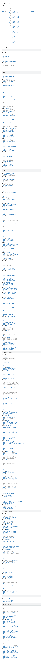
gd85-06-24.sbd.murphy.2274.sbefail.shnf (9, 625)
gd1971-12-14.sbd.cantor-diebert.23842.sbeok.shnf (10, 591)
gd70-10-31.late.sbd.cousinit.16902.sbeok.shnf (9, 487)
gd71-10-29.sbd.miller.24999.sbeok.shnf (8, 569)
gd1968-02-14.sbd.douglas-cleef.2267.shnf (9, 97)
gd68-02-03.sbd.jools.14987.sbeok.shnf (8, 93)
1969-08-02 (13, 37)
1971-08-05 (22, 13)
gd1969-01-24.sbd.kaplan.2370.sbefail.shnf (9, 179)
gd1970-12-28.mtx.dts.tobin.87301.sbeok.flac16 (9, 499)
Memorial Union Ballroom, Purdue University (11, 260)
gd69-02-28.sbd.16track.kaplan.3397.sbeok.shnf (9, 217)
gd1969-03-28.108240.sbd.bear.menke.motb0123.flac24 (10, 230)
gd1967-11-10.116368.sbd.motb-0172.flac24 (9, 64)
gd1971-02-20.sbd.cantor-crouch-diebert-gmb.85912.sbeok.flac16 (12, 520)
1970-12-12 (17, 33)
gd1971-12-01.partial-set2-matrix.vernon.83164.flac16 (10, 582)
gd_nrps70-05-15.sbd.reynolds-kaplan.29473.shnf (10, 432)
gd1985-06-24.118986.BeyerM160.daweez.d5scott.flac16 (11, 620)
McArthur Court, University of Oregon (11, 297)
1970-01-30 (17, 11)
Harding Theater (8, 571)
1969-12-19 (13, 43)
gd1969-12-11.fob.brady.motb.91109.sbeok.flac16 (10, 338)
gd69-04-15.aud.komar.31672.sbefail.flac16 (9, 257)
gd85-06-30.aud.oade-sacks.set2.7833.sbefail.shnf (10, 637)
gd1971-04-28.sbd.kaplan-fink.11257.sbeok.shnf (9, 534)
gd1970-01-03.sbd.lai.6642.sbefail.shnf (8, 361)
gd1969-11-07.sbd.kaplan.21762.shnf (8, 327)
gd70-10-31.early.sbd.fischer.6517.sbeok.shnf (9, 486)
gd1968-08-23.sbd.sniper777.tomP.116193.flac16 (10, 126)
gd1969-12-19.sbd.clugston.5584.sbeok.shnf (9, 343)
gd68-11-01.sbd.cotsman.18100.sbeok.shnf (9, 150)
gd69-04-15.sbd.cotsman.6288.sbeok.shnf (9, 259)
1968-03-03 (8, 13)
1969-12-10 (13, 41)
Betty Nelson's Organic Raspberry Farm (11, 128)
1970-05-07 (17, 20)
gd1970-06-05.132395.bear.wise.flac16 (8, 442)
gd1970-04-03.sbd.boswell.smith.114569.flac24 (9, 404)
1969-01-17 (13, 8)
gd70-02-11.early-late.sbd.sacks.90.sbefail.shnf (9, 387)
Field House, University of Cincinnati (10, 402)
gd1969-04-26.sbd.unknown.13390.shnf (8, 285)
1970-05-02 (17, 19)
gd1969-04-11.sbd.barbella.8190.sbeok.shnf (9, 247)
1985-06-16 (32, 8)
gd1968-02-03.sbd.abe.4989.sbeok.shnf (8, 92)
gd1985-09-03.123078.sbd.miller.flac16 (8, 649)
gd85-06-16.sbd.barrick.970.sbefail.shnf (8, 617)
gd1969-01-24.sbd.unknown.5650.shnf (8, 181)
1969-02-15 (13, 15)
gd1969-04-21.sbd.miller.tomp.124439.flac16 (9, 267)
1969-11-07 (13, 39)
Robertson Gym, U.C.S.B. (9, 294)
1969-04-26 (13, 29)
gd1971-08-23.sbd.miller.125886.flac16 (8, 558)
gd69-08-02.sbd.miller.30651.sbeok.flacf (8, 317)
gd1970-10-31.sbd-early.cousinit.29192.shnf (9, 485)
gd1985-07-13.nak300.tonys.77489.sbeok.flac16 (9, 644)
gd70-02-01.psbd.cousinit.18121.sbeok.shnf (9, 375)
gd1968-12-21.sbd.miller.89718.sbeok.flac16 (9, 160)
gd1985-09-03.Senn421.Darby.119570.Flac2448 (9, 650)
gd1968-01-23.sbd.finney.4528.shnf (8, 83)
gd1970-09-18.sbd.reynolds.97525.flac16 (8, 475)
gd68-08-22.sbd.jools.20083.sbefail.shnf (8, 123)
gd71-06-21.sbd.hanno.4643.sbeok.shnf (8, 541)
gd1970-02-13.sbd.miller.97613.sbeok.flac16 (9, 394)
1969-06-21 (13, 35)
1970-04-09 (17, 17)
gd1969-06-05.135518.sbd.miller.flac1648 (9, 301)
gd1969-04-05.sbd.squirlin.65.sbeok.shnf (8, 240)
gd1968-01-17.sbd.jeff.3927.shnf (7, 77)
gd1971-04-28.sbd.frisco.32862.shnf (8, 533)
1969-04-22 (13, 28)
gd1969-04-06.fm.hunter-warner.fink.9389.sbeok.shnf (10, 244)
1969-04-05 (13, 22)
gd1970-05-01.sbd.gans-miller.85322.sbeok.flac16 (10, 416)
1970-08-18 (17, 28)
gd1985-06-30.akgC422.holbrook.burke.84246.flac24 (10, 629)
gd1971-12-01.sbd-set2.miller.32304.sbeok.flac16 (10, 583)
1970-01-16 (17, 9)
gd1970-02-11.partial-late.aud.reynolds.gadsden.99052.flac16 (11, 384)
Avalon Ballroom (8, 132)
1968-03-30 (8, 15)
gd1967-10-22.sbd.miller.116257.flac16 (8, 57)
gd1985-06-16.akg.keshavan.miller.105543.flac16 (10, 608)
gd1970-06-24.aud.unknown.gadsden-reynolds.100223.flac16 (11, 455)
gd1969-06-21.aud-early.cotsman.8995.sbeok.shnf (10, 310)
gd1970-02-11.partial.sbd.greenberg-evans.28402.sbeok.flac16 (11, 385)
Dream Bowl (7, 206)
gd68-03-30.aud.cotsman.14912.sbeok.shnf (9, 115)
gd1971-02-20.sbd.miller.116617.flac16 (8, 522)
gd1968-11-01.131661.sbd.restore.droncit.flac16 (9, 146)
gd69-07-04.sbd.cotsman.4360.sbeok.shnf (9, 314)
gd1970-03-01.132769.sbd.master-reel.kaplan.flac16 (10, 398)
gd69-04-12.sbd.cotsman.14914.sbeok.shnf (9, 251)
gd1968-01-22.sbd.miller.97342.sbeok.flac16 (9, 80)
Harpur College (8, 420)
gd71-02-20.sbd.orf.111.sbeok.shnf (8, 523)
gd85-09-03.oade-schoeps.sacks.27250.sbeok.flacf (10, 657)
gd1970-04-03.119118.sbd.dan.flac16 (8, 403)
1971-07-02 (22, 12)
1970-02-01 (17, 12)
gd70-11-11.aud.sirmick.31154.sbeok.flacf (9, 490)
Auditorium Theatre (8, 563)
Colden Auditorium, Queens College (10, 479)
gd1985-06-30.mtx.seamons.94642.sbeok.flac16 (9, 633)
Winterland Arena (8, 55)
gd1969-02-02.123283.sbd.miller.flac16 (8, 187)
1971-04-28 (22, 10)
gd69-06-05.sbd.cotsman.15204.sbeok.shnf (9, 303)
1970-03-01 (17, 15)
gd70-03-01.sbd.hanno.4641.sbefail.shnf (8, 400)
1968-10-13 (8, 20)
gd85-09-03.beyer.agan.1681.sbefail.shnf (8, 656)
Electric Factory (8, 200)
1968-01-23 (8, 9)
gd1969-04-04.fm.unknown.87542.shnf (8, 236)
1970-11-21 (17, 32)
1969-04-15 (13, 25)
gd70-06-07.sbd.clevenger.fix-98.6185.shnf (9, 449)
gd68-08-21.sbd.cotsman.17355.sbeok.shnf (9, 119)
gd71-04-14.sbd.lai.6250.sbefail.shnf (8, 528)
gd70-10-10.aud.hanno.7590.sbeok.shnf (8, 480)
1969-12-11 (13, 42)
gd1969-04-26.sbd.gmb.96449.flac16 (8, 283)
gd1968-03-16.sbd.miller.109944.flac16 (8, 106)
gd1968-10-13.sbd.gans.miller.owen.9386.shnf (9, 139)
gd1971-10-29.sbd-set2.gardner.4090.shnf (9, 568)
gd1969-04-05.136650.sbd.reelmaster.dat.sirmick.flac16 (10, 239)
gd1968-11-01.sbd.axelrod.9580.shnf (8, 147)
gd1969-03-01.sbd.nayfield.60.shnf (8, 222)
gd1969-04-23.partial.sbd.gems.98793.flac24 (9, 275)
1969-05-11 (13, 31)
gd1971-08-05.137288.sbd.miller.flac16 (8, 551)
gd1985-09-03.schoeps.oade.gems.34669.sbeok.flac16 (10, 655)
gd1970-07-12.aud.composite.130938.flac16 (9, 464)
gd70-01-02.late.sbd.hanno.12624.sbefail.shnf (9, 357)
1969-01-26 (13, 9)
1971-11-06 (22, 17)
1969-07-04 (13, 36)
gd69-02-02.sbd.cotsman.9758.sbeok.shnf (9, 188)
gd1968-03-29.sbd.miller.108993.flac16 (8, 109)
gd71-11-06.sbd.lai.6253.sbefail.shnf (8, 572)
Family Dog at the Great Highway (10, 316)
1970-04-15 (17, 18)
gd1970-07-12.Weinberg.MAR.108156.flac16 (9, 463)
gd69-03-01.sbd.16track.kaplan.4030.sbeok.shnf (9, 223)
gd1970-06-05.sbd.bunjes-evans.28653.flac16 (9, 444)
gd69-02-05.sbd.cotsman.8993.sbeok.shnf (9, 193)
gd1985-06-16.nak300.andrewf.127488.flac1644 (9, 610)
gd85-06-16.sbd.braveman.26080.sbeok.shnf (9, 618)
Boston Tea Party (8, 345)
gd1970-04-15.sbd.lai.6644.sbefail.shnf (8, 413)
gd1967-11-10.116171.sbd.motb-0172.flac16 (9, 63)
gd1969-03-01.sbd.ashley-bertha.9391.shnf (9, 221)
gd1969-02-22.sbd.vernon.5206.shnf (8, 208)
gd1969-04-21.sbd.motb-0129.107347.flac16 (9, 268)
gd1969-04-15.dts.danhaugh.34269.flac (8, 255)
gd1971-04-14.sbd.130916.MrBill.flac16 (8, 527)
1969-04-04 (13, 21)
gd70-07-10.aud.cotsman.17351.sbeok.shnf (9, 460)
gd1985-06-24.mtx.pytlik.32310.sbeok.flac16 (9, 621)
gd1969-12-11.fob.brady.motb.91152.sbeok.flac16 (10, 339)
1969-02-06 (13, 13)
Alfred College (8, 415)
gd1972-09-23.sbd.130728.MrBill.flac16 (8, 600)
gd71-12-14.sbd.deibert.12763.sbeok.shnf (9, 593)
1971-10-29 (22, 16)
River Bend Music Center (9, 619)
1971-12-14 (22, 21)
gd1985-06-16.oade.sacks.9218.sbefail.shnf (9, 612)
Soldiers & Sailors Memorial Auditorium (11, 192)
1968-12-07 (8, 23)
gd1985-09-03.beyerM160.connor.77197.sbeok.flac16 (10, 652)
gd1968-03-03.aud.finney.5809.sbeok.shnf (9, 102)
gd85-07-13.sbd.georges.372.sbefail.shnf (8, 647)
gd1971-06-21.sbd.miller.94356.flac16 (8, 540)
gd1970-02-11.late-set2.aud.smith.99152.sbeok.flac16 (10, 382)
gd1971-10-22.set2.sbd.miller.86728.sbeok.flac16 (10, 565)
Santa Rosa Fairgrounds (9, 495)
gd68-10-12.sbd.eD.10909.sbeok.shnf (8, 137)
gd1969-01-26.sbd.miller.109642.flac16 (8, 184)
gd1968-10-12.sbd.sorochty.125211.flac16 (9, 136)
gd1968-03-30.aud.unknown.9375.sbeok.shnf (9, 113)
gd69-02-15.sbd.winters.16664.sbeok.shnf (9, 205)
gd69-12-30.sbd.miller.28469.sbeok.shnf (8, 349)
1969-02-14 (13, 14)
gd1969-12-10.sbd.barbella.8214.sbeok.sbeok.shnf (10, 334)
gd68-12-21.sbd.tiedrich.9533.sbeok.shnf (8, 161)
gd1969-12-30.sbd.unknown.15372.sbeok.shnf (9, 346)
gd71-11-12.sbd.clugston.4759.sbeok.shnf (9, 577)
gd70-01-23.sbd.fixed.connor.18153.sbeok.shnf (9, 368)
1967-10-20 (3, 8)
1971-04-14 (22, 9)
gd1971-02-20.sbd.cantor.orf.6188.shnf (8, 521)
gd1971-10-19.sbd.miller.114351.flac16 (8, 561)
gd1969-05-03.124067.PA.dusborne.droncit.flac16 (10, 288)
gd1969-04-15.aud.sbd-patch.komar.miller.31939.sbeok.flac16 (11, 254)
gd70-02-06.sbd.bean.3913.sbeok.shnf (8, 378)
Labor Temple (7, 186)
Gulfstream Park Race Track (9, 162)
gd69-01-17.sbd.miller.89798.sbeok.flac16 (9, 175)
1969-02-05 (13, 12)
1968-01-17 (8, 8)
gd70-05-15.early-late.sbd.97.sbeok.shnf (8, 431)
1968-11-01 (8, 21)
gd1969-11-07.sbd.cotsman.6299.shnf (8, 326)
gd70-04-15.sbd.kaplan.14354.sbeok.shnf (9, 414)
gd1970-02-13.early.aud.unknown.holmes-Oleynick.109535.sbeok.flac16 (13, 390)
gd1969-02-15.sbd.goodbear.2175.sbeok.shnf (9, 204)
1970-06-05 (17, 23)
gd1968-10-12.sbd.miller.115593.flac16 (8, 134)
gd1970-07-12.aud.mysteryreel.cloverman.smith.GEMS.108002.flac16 (12, 465)
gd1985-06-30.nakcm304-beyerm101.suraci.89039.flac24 (11, 634)
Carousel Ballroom (8, 75)
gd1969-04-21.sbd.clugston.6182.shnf (8, 266)
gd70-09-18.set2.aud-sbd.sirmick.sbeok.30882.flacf (10, 478)
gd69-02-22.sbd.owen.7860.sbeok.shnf (8, 209)
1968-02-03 (8, 11)
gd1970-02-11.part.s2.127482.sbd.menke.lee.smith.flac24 (11, 383)
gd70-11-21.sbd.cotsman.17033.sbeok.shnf (9, 493)
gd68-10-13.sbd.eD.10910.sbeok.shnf (8, 143)
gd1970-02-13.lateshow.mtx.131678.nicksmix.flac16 (10, 393)
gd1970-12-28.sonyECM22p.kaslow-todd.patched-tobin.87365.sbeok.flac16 (13, 501)
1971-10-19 (22, 14)
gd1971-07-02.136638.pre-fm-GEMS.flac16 (9, 544)
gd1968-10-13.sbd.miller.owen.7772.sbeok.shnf (9, 142)
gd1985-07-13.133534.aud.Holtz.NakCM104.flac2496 (10, 643)
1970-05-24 (17, 22)
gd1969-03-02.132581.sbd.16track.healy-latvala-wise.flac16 (11, 226)
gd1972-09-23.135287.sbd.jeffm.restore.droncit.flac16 (10, 599)
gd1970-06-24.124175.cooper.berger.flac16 (9, 452)
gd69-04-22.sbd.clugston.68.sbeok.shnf (8, 272)
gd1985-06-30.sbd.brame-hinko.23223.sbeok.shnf (10, 635)
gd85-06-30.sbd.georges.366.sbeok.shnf (8, 639)
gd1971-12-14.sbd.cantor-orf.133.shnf (8, 592)
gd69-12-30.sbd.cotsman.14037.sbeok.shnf (9, 348)
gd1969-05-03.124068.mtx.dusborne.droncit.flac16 (10, 289)
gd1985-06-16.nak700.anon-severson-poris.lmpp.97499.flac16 (11, 611)
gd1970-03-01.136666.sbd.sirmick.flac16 (8, 399)
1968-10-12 (8, 19)
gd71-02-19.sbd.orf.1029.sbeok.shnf (8, 518)
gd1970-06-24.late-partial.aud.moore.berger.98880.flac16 (11, 456)
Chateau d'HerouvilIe (8, 539)
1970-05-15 (17, 21)
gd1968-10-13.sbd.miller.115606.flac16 (8, 140)
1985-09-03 (32, 11)
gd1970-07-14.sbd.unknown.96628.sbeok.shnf (9, 469)
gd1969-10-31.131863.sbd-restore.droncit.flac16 (9, 323)
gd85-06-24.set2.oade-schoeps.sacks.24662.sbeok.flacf (10, 626)
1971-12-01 (22, 19)
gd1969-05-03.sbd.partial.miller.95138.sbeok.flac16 (10, 290)
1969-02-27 (13, 17)
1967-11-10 (3, 10)
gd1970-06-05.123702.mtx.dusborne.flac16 (9, 441)
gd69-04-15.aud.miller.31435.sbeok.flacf (8, 258)
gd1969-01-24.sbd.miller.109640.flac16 (8, 180)
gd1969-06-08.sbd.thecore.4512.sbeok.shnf (9, 306)
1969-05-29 (13, 32)
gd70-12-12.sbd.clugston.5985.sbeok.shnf (9, 496)
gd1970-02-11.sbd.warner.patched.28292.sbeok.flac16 (10, 386)
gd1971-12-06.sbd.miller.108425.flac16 (8, 588)
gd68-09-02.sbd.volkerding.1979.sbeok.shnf (9, 131)
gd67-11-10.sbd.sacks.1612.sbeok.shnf (8, 65)
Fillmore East (7, 354)
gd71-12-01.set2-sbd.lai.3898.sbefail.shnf (8, 585)
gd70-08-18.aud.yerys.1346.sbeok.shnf (8, 472)
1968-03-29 (8, 14)
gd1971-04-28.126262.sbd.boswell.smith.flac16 (9, 530)
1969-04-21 (13, 27)
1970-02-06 (17, 13)
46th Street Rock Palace (9, 488)
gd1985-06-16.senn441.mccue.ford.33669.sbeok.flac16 (10, 614)
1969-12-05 (13, 40)
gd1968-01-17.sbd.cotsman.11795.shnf (8, 76)
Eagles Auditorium (8, 79)
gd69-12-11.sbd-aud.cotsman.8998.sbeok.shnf (9, 340)
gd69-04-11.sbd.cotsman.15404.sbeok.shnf (9, 248)
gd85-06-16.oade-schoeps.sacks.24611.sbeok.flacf (10, 615)
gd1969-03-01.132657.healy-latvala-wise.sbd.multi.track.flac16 (11, 220)
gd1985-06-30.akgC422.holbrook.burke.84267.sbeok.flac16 (11, 630)
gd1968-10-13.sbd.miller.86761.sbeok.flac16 (9, 141)
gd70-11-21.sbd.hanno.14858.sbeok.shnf (8, 494)
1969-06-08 (13, 34)
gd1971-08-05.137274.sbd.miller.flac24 (8, 550)
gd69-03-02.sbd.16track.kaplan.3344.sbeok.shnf (9, 227)
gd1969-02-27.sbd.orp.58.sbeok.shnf (8, 212)
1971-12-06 (22, 20)
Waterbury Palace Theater (9, 598)
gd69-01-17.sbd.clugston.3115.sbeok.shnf (9, 174)
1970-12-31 (17, 34)
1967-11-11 (3, 11)
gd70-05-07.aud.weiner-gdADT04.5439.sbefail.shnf (10, 427)
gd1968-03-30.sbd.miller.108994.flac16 (8, 114)
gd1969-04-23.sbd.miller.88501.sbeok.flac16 (9, 278)
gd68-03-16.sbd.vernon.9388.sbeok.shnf (8, 107)
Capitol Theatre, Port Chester (10, 451)
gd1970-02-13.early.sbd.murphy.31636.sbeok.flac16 (10, 392)
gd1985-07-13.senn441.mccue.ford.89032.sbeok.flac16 (10, 646)
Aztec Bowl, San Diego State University (11, 292)
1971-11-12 (22, 18)
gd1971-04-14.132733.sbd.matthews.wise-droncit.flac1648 (11, 526)
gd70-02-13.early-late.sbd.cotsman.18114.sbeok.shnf (10, 395)
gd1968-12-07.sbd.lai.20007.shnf (7, 156)
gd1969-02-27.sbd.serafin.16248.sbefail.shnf (9, 213)
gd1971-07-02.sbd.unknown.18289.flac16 (9, 547)
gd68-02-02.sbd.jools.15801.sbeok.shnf (8, 89)
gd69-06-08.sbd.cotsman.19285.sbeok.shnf (9, 307)
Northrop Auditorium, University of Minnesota (12, 560)
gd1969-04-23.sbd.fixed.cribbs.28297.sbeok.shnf (9, 277)
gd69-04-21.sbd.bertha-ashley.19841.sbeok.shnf (9, 269)
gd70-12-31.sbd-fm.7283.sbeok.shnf (8, 507)
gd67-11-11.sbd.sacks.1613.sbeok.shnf (8, 69)
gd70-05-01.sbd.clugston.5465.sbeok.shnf (9, 419)
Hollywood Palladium (8, 549)
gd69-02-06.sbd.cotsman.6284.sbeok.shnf (9, 196)
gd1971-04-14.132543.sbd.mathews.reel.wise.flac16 (10, 525)
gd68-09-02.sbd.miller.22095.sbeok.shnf (8, 130)
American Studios (8, 52)
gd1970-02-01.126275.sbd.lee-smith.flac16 (9, 374)
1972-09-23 (28, 8)
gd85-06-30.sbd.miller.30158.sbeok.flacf (8, 640)
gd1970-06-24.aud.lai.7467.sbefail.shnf (8, 454)
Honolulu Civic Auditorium (9, 367)
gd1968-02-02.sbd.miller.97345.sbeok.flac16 (9, 88)
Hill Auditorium (8, 590)
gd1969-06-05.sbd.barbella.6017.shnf (8, 302)
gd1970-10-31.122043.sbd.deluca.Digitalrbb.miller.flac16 (10, 484)
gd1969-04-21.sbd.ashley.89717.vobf (8, 265)
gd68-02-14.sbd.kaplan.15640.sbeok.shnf (9, 99)
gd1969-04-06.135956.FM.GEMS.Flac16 (8, 243)
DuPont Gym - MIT (8, 425)
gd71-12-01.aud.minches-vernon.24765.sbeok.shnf (10, 584)
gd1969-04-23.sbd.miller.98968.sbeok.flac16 (9, 280)
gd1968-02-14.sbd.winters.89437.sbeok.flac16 (9, 98)
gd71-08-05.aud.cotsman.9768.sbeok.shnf (9, 555)
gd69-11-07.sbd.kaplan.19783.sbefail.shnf (9, 329)
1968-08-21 (8, 16)
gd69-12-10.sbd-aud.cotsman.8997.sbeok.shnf (9, 335)
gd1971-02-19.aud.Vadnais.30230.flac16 (8, 515)
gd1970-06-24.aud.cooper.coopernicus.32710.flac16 (10, 453)
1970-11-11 (17, 31)
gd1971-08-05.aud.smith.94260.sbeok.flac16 (9, 552)
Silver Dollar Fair (8, 145)
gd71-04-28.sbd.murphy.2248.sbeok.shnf (8, 538)
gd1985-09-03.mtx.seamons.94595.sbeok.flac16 (9, 653)
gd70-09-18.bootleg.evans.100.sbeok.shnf (9, 476)
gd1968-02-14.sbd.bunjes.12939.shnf (8, 96)
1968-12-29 (8, 24)
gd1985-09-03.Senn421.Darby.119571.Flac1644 (9, 651)
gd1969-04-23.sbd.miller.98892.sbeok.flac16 (9, 279)
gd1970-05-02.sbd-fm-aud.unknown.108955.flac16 (10, 422)
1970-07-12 (17, 26)
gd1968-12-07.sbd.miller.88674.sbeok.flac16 (9, 157)
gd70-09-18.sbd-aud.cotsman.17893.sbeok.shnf (9, 477)
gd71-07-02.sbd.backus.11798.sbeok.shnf (9, 548)
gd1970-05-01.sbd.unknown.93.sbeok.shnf (9, 418)
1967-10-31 (3, 9)
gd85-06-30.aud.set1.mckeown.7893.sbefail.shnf (9, 638)
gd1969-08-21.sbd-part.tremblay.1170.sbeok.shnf (10, 320)
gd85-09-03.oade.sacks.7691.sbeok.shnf (8, 658)
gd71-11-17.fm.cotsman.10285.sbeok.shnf (9, 579)
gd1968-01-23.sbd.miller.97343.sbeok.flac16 (9, 84)
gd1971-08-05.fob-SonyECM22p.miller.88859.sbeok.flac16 (11, 553)
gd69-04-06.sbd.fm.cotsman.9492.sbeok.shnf (9, 245)
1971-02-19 (22, 8)
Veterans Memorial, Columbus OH (10, 151)
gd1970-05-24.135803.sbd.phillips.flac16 (8, 435)
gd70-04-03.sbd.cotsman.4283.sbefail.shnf (9, 406)
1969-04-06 (13, 23)
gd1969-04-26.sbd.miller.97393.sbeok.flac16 (9, 284)
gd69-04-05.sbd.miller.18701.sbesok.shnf (8, 241)
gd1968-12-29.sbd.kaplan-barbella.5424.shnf (9, 163)
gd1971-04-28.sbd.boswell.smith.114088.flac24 (9, 532)
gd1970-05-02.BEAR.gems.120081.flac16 (9, 421)
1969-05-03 (13, 30)
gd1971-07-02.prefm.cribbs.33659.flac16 (8, 545)
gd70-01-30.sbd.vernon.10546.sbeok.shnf (9, 371)
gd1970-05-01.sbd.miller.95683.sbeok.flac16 (9, 417)
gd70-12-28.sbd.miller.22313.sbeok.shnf (8, 503)
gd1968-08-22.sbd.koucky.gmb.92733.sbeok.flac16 (10, 122)
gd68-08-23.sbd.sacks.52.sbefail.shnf (8, 127)
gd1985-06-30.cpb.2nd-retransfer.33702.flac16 (9, 632)
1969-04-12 (13, 24)
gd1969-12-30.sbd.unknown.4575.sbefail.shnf (9, 347)
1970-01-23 (17, 10)
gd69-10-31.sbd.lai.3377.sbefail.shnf (8, 324)
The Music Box (8, 252)
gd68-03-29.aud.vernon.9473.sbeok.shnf (8, 111)
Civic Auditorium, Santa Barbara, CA (10, 173)
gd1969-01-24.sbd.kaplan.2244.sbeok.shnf (9, 178)
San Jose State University (9, 322)
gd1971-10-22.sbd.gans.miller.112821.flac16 (9, 564)
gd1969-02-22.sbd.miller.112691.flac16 (8, 207)
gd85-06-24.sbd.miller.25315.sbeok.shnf (8, 624)
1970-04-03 (17, 16)
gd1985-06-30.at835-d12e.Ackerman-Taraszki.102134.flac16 (11, 631)
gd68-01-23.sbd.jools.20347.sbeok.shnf (8, 85)
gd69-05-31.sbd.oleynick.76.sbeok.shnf (8, 298)
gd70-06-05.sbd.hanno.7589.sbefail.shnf (8, 445)
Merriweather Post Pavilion (9, 627)
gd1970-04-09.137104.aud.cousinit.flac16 (9, 409)
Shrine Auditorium (8, 62)
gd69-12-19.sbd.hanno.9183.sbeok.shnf (8, 344)
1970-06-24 (17, 24)
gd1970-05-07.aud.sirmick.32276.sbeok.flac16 (9, 426)
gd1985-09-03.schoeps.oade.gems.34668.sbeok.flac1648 (11, 654)
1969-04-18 (13, 26)
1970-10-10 (17, 29)
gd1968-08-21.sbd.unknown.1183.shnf (8, 118)
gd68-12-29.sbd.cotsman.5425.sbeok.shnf (9, 165)
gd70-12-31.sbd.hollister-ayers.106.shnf (8, 508)
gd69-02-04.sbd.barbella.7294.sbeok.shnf (9, 191)
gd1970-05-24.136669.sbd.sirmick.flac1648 (9, 437)
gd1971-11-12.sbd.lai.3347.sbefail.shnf (8, 576)
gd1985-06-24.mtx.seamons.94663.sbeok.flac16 (9, 622)
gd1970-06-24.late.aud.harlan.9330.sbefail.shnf (9, 457)
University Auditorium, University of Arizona (11, 246)
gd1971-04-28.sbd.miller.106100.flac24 (8, 536)
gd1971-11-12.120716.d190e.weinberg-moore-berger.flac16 (11, 574)
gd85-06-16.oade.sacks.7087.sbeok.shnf (8, 616)
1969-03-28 (13, 20)
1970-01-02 (17, 8)
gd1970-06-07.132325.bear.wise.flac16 (8, 448)
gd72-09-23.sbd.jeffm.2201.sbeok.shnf (8, 601)
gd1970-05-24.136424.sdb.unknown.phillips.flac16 (10, 436)
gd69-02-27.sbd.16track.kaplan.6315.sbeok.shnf (9, 214)
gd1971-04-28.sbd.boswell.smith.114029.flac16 (9, 531)
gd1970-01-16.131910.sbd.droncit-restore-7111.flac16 (10, 365)
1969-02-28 (13, 18)
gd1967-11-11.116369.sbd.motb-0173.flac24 (9, 68)
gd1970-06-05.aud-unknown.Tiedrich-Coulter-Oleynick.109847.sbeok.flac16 (13, 443)
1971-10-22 (22, 15)
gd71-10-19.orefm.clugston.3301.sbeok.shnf (9, 562)
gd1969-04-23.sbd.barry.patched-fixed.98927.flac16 (10, 276)
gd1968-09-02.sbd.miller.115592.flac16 (8, 129)
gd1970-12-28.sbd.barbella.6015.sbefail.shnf (9, 500)
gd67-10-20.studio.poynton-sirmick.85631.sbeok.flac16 (10, 53)
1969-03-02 (13, 19)
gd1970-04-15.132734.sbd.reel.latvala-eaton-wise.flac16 (10, 412)
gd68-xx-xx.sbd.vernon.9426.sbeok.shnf (8, 167)
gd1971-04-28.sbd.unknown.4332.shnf (8, 537)
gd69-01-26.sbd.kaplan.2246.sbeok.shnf (8, 185)
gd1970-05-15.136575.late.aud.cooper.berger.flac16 (10, 430)
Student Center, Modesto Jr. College (10, 229)
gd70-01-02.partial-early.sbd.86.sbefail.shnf (9, 358)
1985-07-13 (32, 10)
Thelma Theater (8, 333)
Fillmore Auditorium (8, 325)
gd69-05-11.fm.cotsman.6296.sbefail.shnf (9, 293)
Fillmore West (7, 116)
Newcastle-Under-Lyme (9, 433)
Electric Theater (8, 282)
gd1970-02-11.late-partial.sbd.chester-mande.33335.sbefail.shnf (12, 381)
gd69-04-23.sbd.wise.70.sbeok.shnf (8, 281)
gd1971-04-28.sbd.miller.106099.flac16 (8, 535)
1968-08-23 (8, 18)
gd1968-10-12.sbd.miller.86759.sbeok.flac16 (9, 135)
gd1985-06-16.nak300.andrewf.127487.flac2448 (9, 609)
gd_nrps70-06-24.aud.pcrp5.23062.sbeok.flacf (9, 458)
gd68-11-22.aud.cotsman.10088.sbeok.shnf (9, 153)
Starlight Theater (8, 648)
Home (2, 3)
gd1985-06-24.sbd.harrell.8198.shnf (8, 623)
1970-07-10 (17, 25)
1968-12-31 (8, 25)
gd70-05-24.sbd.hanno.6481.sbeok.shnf (8, 439)
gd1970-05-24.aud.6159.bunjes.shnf (8, 438)
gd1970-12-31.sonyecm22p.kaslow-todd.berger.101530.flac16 (11, 505)
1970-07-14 (17, 27)
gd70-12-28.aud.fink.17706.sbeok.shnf (8, 502)
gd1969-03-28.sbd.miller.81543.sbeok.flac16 (9, 232)
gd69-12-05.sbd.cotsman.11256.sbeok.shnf (9, 331)
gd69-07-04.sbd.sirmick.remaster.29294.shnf (9, 315)
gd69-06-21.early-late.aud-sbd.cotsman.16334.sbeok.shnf (11, 311)
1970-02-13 (17, 14)
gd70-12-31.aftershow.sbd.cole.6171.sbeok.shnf (9, 506)
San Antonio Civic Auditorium (9, 573)
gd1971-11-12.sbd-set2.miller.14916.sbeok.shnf (9, 575)
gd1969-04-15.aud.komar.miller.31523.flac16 (9, 253)
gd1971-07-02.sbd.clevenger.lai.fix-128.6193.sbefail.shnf (11, 546)
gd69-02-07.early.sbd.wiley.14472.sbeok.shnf (9, 198)
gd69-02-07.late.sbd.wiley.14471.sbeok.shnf (9, 199)
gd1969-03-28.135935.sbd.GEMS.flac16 (8, 231)
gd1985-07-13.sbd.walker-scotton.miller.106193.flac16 (10, 645)
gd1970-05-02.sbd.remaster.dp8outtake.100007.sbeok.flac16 (11, 424)
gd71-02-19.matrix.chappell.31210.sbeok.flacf (9, 517)
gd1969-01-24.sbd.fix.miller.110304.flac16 (9, 177)
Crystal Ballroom (8, 86)
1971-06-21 (22, 11)
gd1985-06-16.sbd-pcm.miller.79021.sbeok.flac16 (10, 613)
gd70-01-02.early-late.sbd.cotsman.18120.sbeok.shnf (10, 356)
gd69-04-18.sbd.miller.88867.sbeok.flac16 (9, 262)
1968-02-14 (8, 12)
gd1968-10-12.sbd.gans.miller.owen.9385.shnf (9, 133)
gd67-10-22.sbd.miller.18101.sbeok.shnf (8, 58)
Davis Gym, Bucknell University (10, 524)
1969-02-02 (13, 10)
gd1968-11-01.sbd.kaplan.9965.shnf (8, 149)
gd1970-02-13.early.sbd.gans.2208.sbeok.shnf (9, 391)
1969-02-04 (13, 11)
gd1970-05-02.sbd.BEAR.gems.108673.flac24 (9, 423)
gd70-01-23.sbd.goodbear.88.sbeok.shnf (8, 369)
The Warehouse (8, 370)
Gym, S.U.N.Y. (8, 482)
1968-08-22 (8, 17)
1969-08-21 (13, 38)
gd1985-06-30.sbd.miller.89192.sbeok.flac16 (9, 636)
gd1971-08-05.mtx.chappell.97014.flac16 (8, 554)
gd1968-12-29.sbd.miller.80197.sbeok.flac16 (9, 164)
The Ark (7, 270)
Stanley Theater (8, 197)
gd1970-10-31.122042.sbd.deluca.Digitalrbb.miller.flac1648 (11, 483)
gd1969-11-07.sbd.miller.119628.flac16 (8, 328)
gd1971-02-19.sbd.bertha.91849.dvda (8, 516)
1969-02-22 (13, 16)
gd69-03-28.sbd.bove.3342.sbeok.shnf (8, 233)
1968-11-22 (8, 22)
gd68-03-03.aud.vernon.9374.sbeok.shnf (8, 103)
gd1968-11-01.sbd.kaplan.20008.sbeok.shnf (9, 148)
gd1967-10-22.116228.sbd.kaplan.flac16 (8, 56)
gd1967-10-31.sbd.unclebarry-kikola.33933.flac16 (10, 61)
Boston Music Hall (8, 581)
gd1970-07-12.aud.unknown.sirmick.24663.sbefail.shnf (10, 466)
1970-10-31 (17, 30)
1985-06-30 (32, 9)
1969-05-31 (13, 33)
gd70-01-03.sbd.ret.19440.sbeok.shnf (8, 362)
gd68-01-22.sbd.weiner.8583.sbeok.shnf (8, 81)
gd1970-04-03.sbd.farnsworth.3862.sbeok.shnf (9, 405)
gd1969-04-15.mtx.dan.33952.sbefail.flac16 (9, 256)
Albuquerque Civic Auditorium (10, 578)
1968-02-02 (8, 10)
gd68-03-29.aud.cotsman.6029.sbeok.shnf (9, 110)
